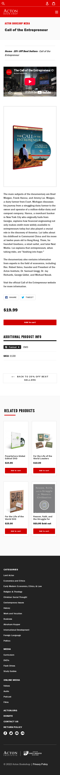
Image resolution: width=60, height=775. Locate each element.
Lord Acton (9, 575)
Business (8, 618)
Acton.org (10, 710)
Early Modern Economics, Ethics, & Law (23, 586)
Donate (8, 716)
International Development (16, 629)
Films (6, 702)
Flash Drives (9, 665)
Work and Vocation (13, 613)
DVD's (6, 660)
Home (8, 51)
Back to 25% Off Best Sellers (32, 378)
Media (7, 649)
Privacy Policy (40, 764)
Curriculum (9, 654)
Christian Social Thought (15, 597)
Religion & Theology (13, 591)
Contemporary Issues (14, 602)
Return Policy (13, 727)
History (7, 608)
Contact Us (11, 721)
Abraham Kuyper (12, 624)
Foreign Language (12, 635)
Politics (7, 640)
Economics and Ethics (14, 580)
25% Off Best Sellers (25, 51)
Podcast (7, 696)
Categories (11, 569)
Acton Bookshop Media (17, 23)
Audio (6, 691)
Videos (7, 685)
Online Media (12, 680)
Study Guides (10, 671)
